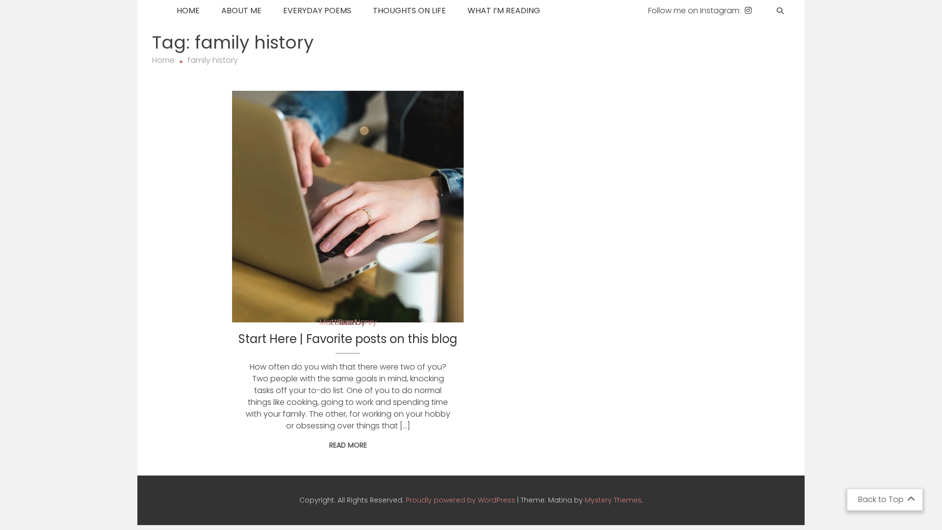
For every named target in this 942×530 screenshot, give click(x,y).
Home (188, 10)
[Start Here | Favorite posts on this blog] (348, 206)
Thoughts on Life (409, 10)
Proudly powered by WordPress (461, 500)
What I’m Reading (504, 10)
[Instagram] (748, 10)
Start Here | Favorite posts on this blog (347, 339)
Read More (348, 445)
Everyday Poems (317, 10)
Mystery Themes (613, 500)
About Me (241, 10)
